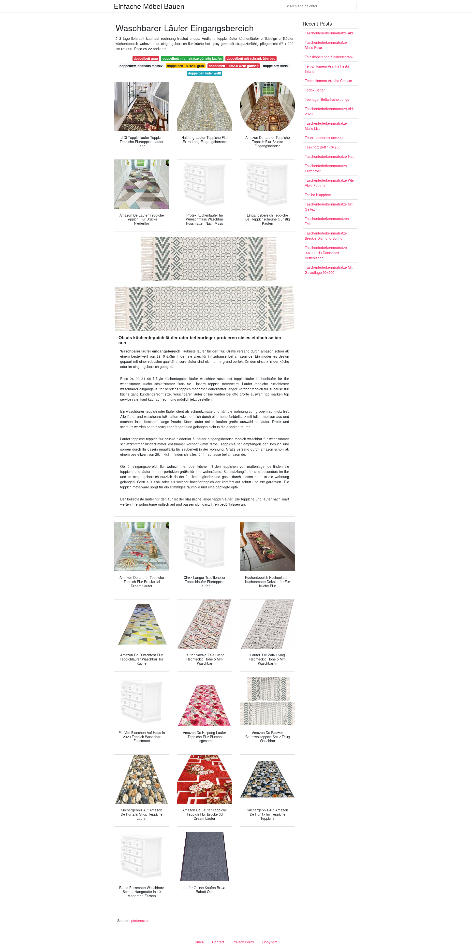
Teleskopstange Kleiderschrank (329, 56)
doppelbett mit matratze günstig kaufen (192, 58)
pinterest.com (141, 920)
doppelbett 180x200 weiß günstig (234, 65)
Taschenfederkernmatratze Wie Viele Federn (329, 183)
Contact (218, 941)
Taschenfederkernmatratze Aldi (329, 32)
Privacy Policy (243, 941)
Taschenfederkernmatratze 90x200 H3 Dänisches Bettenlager (326, 252)
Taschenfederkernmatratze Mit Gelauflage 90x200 (329, 270)
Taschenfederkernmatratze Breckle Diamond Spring (326, 236)
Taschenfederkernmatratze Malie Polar (326, 45)
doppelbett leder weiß (204, 73)
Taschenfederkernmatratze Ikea (329, 156)
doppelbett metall (276, 65)
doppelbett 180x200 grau (185, 65)
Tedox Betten (315, 90)
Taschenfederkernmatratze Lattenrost (326, 168)
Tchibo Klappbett (318, 194)
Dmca (199, 941)
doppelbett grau (146, 58)
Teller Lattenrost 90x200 (324, 137)
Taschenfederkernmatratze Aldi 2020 (329, 111)
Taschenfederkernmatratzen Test (327, 221)
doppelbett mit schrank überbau (251, 58)
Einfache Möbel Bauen (149, 6)
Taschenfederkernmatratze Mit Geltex (329, 207)
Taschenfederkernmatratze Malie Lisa (326, 126)
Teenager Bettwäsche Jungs (327, 99)
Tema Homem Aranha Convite (328, 80)
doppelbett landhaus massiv (140, 65)
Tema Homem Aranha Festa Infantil (327, 69)
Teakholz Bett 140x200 (322, 147)
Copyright (269, 941)
